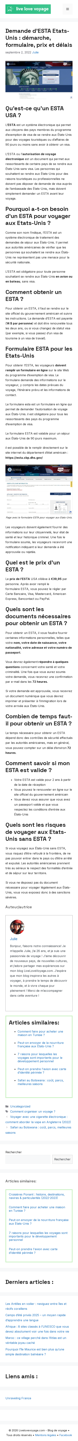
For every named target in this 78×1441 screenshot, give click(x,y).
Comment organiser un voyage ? (32, 1111)
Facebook (65, 1435)
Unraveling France (18, 1398)
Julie (35, 52)
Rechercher (13, 1152)
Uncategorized (20, 1106)
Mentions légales (45, 1435)
